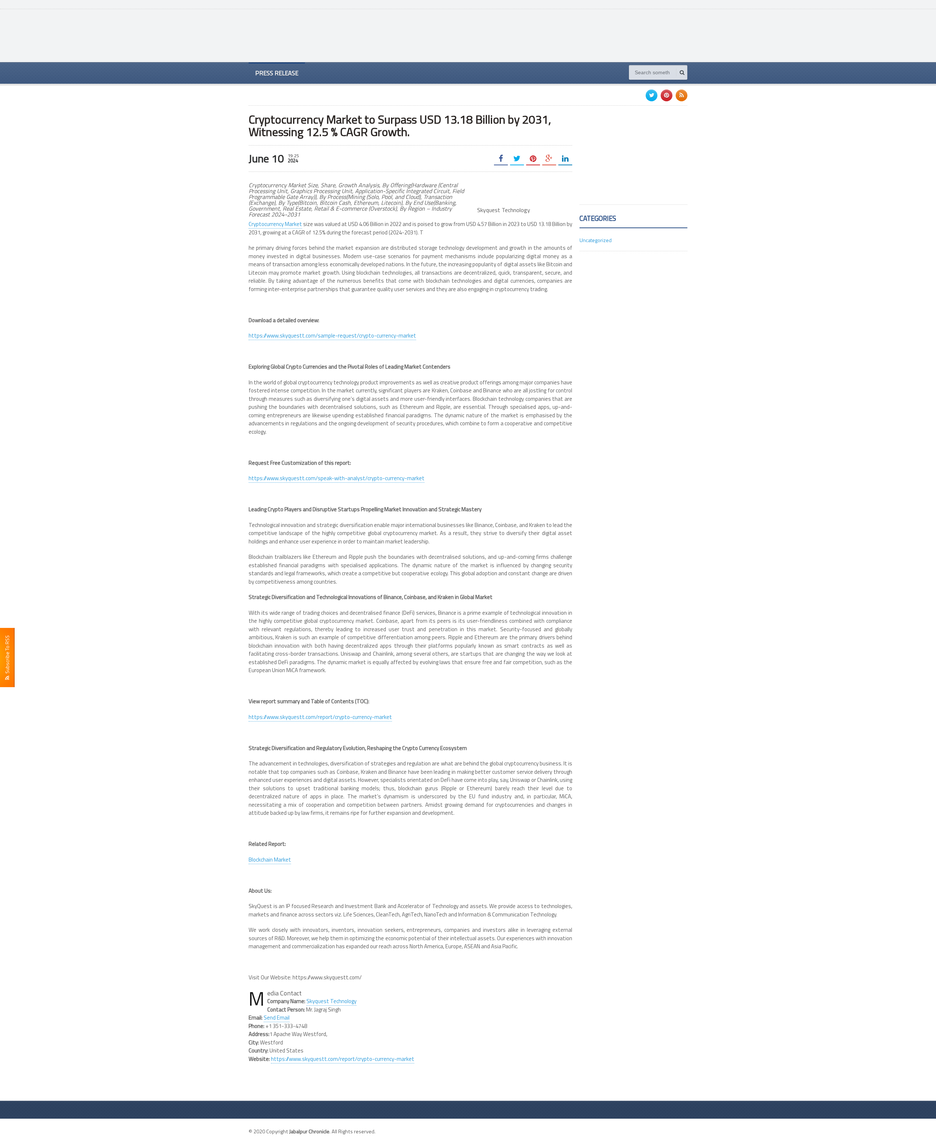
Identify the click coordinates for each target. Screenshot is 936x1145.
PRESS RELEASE (276, 73)
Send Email (277, 1017)
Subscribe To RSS (7, 655)
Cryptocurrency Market (275, 224)
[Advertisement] (554, 34)
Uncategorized (596, 240)
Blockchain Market (270, 859)
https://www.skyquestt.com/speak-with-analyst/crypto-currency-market (336, 478)
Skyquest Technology (331, 1001)
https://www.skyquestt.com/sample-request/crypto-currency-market (332, 335)
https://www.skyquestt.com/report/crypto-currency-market (320, 717)
